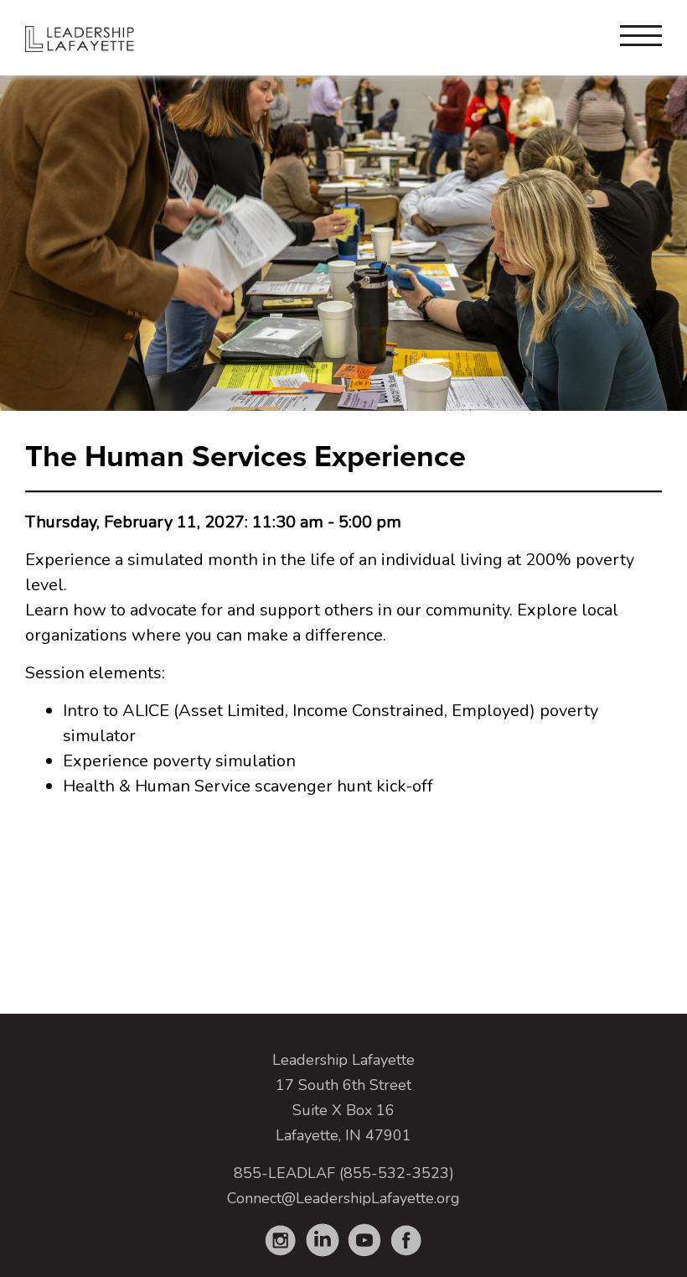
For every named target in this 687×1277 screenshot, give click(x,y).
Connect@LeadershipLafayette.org (343, 1198)
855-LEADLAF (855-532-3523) (344, 1173)
